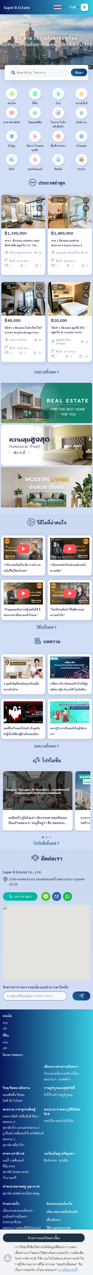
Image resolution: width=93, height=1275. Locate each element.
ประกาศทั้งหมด (45, 372)
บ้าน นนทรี (9, 1177)
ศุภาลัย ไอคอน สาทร (16, 1172)
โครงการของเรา (13, 1055)
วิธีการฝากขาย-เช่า (58, 1228)
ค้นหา (79, 72)
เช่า (5, 1028)
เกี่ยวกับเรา (53, 1220)
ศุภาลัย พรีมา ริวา (13, 1145)
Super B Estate (17, 7)
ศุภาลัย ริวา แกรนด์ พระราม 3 (21, 1128)
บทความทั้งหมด (45, 746)
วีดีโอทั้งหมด (45, 627)
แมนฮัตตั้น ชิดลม (13, 1095)
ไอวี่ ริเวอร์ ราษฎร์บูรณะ (58, 1095)
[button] (86, 42)
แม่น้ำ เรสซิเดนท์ (13, 1160)
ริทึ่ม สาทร (9, 1166)
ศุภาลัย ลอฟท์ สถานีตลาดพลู (21, 1193)
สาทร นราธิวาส (13, 1153)
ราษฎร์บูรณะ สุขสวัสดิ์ (59, 1088)
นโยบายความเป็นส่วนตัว (62, 1212)
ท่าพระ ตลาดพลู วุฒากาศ (21, 1186)
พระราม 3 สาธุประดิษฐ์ (19, 1109)
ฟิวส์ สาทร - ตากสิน (56, 1160)
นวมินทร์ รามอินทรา (15, 1216)
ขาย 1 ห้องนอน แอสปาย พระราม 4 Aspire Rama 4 (66, 243)
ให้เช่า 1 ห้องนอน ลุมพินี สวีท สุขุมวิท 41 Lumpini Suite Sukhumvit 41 (68, 330)
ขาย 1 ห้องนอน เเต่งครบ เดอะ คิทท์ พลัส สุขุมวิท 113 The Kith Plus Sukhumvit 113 (22, 243)
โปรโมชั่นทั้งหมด (45, 843)
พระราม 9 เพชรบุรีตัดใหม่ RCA (22, 1228)
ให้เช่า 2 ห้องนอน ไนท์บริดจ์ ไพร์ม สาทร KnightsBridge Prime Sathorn (23, 330)
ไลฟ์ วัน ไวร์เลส (12, 1100)
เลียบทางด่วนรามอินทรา (61, 1066)
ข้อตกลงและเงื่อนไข (59, 1203)
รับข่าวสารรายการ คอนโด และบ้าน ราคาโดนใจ (35, 987)
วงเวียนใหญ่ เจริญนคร (59, 1153)
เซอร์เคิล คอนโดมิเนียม (58, 1121)
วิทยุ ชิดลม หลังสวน (16, 1088)
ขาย (5, 1023)
